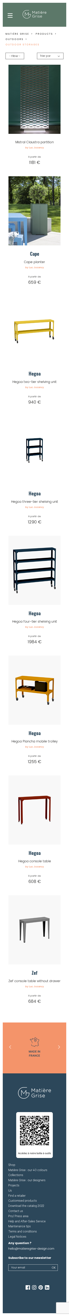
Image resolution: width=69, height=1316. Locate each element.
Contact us (15, 1211)
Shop (11, 1165)
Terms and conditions (22, 1232)
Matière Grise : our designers (26, 1181)
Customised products (22, 1201)
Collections (15, 1175)
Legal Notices (17, 1237)
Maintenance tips (19, 1227)
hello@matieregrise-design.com (31, 1248)
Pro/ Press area (18, 1216)
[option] (34, 1047)
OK (54, 1267)
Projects (13, 1186)
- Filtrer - (14, 56)
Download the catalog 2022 (26, 1206)
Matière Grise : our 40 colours (27, 1170)
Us (10, 1191)
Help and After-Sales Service (27, 1222)
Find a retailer (17, 1196)
